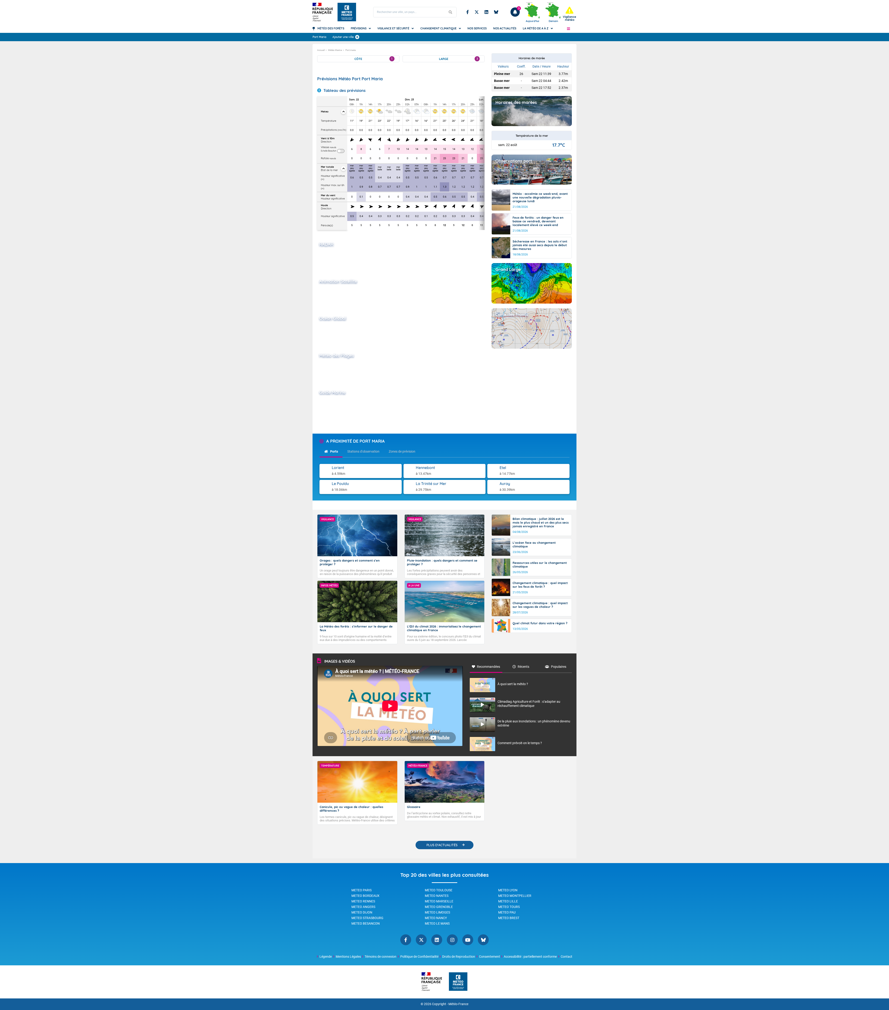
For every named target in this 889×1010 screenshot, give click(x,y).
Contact (566, 956)
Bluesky (496, 12)
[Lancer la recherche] (450, 12)
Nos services (477, 28)
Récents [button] (523, 666)
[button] (568, 28)
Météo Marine (335, 50)
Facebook (467, 12)
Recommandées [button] (488, 666)
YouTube (467, 939)
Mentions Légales (348, 956)
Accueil (321, 50)
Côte (373, 59)
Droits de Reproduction (458, 956)
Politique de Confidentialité (419, 956)
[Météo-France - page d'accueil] (458, 981)
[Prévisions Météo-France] (347, 12)
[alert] (569, 14)
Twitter (477, 12)
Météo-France (458, 1004)
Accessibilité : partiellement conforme (530, 956)
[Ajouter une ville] (357, 37)
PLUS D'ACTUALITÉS (441, 845)
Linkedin (486, 12)
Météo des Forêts (330, 28)
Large (458, 59)
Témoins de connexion (380, 956)
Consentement (489, 956)
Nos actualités (504, 28)
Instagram (452, 939)
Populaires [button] (558, 666)
